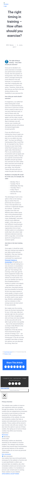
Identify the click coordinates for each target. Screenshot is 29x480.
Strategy (6, 353)
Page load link (5, 388)
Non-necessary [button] (6, 454)
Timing (9, 353)
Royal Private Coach (8, 351)
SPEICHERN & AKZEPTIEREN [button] (10, 474)
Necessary (7, 436)
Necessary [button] (5, 435)
